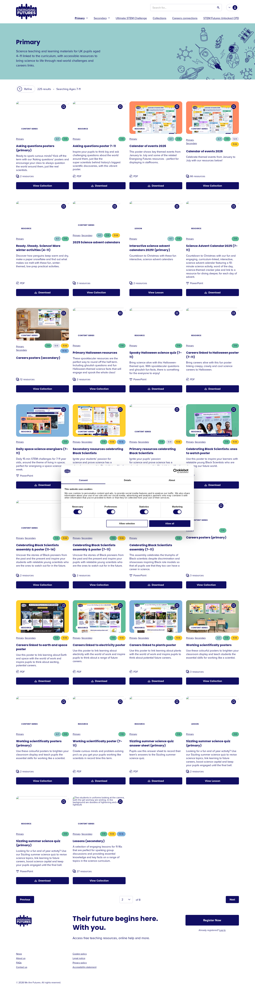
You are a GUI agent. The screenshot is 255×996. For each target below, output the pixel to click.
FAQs (19, 962)
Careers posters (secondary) (38, 358)
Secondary (100, 18)
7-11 (65, 138)
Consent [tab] (83, 480)
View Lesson (156, 292)
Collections (159, 18)
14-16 (64, 350)
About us (20, 958)
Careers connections (184, 18)
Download (101, 186)
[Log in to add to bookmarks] (63, 106)
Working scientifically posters (209, 645)
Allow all (169, 523)
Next (232, 899)
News (19, 953)
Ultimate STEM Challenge (131, 18)
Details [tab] (127, 480)
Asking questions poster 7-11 (94, 146)
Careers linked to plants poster (152, 645)
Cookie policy (80, 953)
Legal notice (79, 958)
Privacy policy (80, 962)
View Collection (42, 186)
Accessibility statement (85, 967)
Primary (80, 18)
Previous (25, 899)
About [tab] (172, 480)
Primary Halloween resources (95, 352)
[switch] (111, 512)
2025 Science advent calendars (96, 242)
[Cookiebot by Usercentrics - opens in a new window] (178, 471)
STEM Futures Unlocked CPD (221, 18)
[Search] (218, 7)
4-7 (57, 138)
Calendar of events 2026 (147, 146)
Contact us (21, 967)
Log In (222, 930)
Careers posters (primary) (206, 537)
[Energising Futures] (26, 12)
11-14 (235, 144)
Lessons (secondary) (89, 841)
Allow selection (127, 523)
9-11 (235, 138)
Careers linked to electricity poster (99, 645)
